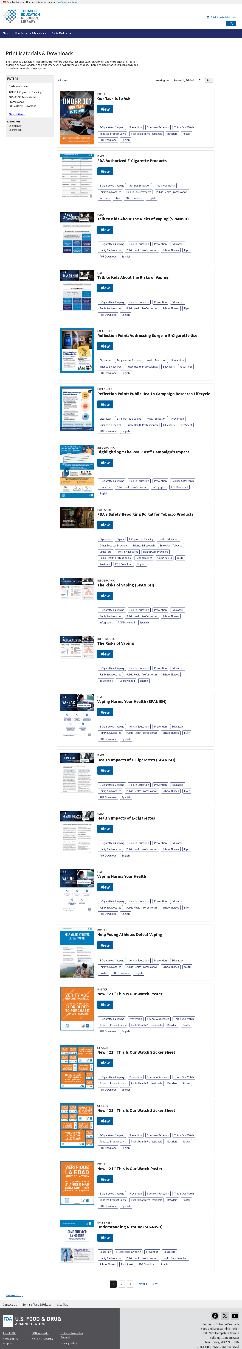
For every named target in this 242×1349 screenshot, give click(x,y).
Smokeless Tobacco (171, 545)
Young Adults (164, 558)
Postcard (105, 564)
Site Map (62, 1305)
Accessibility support (10, 1341)
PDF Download (108, 140)
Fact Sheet (186, 366)
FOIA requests (40, 1333)
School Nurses (171, 250)
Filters (12, 78)
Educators (178, 244)
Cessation (105, 1251)
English (13, 125)
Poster (186, 133)
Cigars (120, 539)
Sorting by (162, 80)
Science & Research (158, 127)
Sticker (186, 1083)
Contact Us (10, 1305)
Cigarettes (106, 360)
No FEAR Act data (42, 1339)
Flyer (117, 198)
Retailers (172, 133)
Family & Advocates (110, 192)
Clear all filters (17, 114)
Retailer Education (139, 185)
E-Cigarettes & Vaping (112, 127)
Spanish (13, 129)
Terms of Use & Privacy (36, 1305)
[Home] (21, 17)
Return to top (14, 1295)
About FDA (9, 1333)
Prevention (135, 127)
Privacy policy (69, 1343)
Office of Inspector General (72, 1335)
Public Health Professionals (146, 133)
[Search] (231, 23)
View (105, 109)
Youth (180, 558)
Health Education (139, 244)
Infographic (159, 487)
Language (13, 121)
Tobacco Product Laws (113, 133)
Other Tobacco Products (114, 545)
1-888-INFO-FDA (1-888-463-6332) (218, 1347)
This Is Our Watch (184, 127)
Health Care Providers (138, 192)
